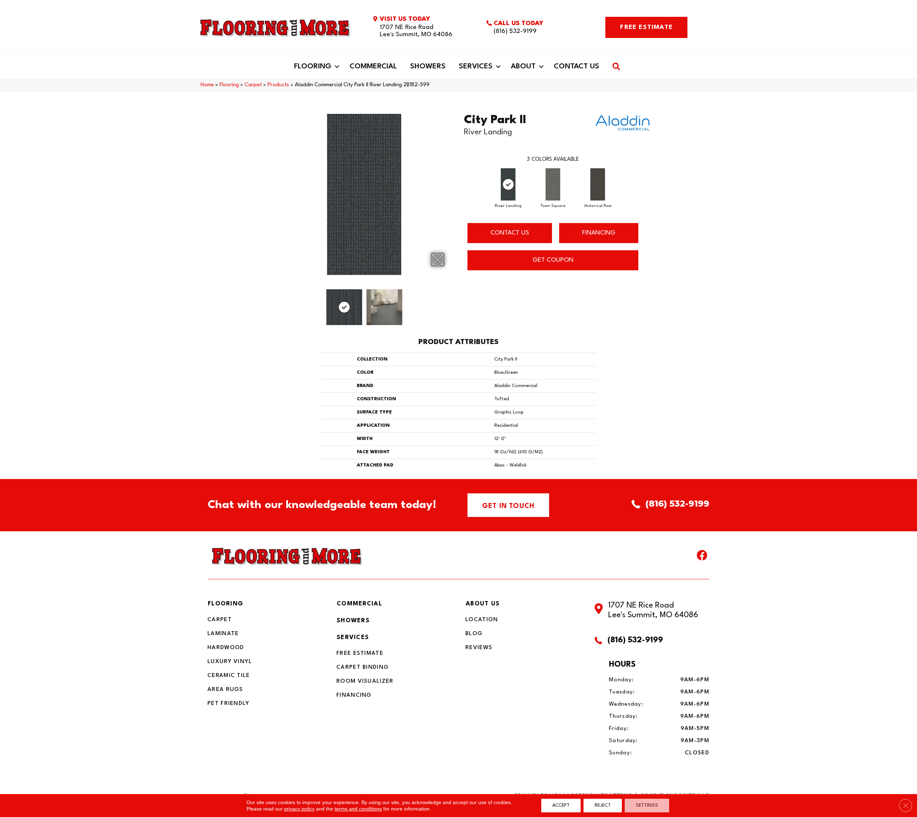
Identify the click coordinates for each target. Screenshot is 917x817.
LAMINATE (223, 634)
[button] (337, 66)
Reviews (478, 648)
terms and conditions (358, 809)
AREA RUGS (225, 689)
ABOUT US (483, 604)
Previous (278, 303)
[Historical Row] (598, 184)
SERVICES (353, 637)
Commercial (373, 66)
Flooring (312, 66)
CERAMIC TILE (228, 675)
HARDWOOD (225, 648)
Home (207, 85)
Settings (647, 805)
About (523, 66)
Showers (428, 66)
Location (481, 620)
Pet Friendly (228, 703)
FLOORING (225, 604)
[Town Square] (553, 184)
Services (476, 66)
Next (449, 303)
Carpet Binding (362, 667)
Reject (603, 805)
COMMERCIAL (359, 604)
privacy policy (299, 809)
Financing (354, 695)
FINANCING (598, 233)
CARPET (219, 620)
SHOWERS (353, 621)
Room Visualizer (365, 681)
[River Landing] (508, 184)
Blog (473, 634)
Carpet (253, 85)
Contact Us (576, 66)
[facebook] (702, 557)
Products (278, 85)
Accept (561, 805)
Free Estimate (359, 653)
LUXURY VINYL (229, 661)
